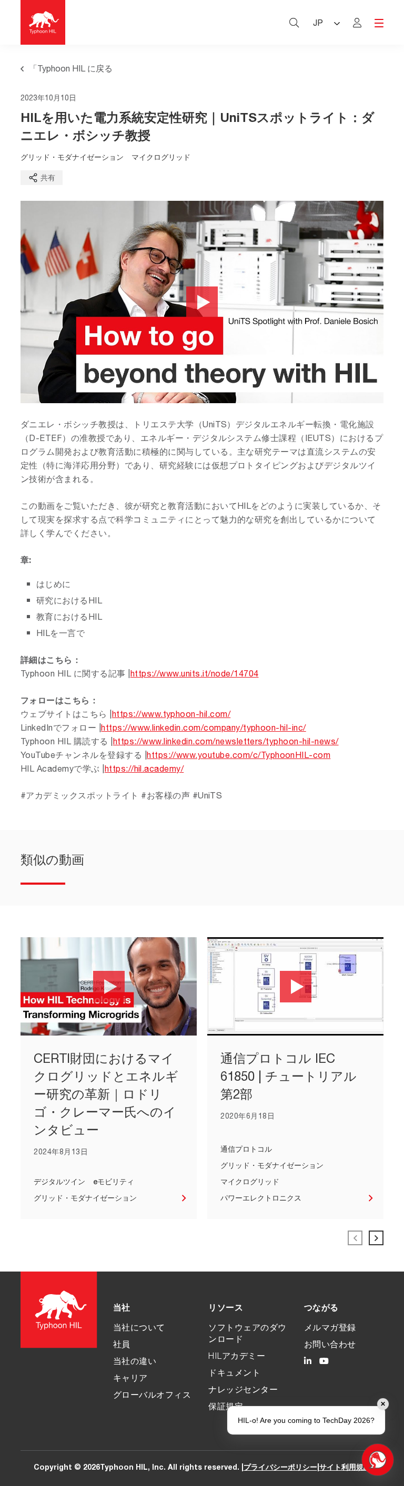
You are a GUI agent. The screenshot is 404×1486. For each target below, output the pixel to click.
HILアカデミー (236, 1357)
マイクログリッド (161, 158)
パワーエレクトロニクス (260, 1199)
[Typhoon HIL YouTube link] (324, 1363)
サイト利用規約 (345, 1468)
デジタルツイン (59, 1182)
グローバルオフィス (152, 1396)
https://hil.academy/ (144, 770)
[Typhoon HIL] (43, 22)
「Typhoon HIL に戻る (71, 70)
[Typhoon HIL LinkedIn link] (307, 1363)
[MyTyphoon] (357, 23)
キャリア (130, 1379)
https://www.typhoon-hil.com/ (171, 715)
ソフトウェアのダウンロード (247, 1335)
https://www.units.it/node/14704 (194, 675)
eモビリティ (113, 1182)
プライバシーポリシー (280, 1468)
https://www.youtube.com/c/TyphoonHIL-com (238, 756)
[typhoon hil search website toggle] (294, 23)
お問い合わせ (330, 1345)
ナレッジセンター (243, 1391)
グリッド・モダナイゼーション (72, 158)
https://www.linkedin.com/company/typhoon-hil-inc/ (203, 729)
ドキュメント (234, 1374)
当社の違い (134, 1362)
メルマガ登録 (330, 1329)
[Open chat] (377, 1459)
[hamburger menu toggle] (379, 23)
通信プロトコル (246, 1150)
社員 (121, 1345)
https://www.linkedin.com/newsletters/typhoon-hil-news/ (226, 743)
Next (376, 1238)
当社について (139, 1329)
